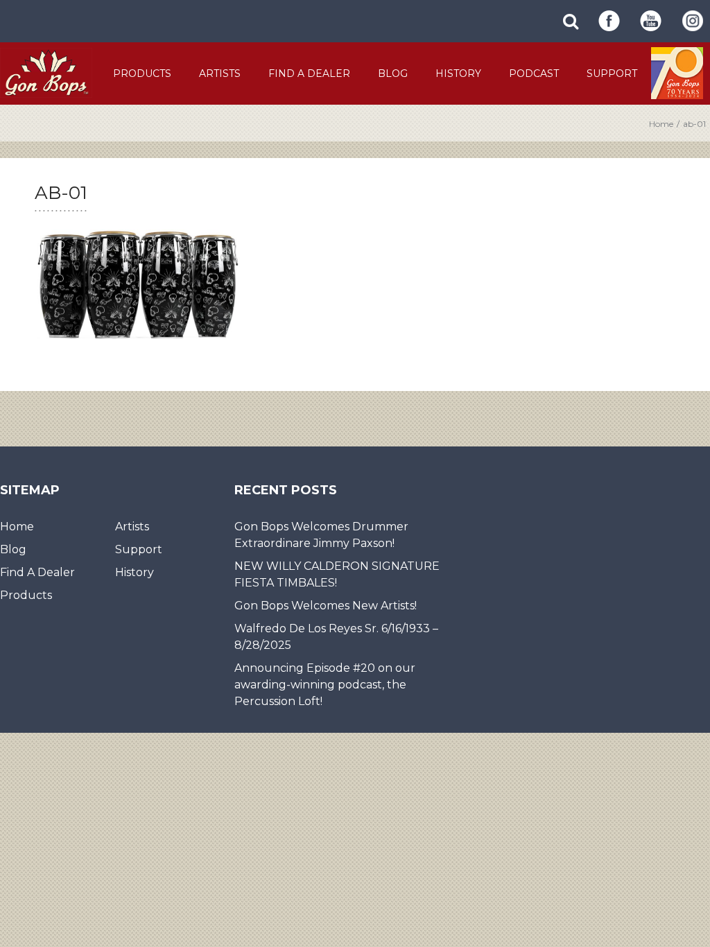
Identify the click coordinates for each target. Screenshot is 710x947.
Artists (220, 73)
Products (142, 73)
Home (661, 124)
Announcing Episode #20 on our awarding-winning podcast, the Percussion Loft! (324, 684)
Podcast (534, 73)
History (458, 73)
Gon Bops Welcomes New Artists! (325, 605)
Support (612, 73)
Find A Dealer (309, 73)
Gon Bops (46, 72)
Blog (393, 73)
